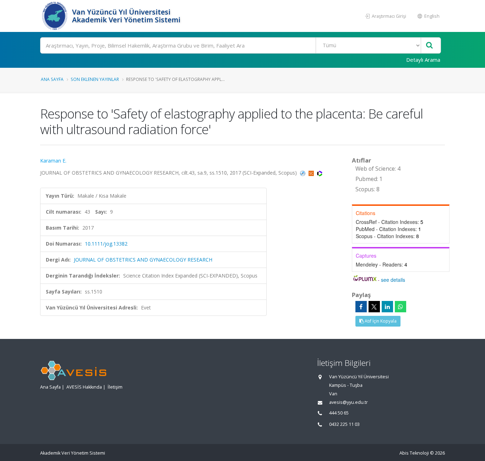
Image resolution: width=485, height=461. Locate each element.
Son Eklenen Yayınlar (95, 79)
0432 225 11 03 (344, 424)
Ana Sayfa (52, 79)
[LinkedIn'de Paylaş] (387, 306)
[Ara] (429, 46)
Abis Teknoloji (414, 453)
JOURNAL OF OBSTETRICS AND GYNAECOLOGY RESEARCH (143, 259)
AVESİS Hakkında (84, 387)
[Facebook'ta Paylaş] (361, 306)
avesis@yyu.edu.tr (348, 402)
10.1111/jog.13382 (106, 243)
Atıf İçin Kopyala (380, 321)
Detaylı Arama (423, 59)
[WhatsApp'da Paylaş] (400, 306)
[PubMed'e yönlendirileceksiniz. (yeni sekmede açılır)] (303, 172)
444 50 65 (339, 413)
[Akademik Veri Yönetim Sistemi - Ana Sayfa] (55, 16)
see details (393, 279)
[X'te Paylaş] (374, 306)
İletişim (115, 387)
